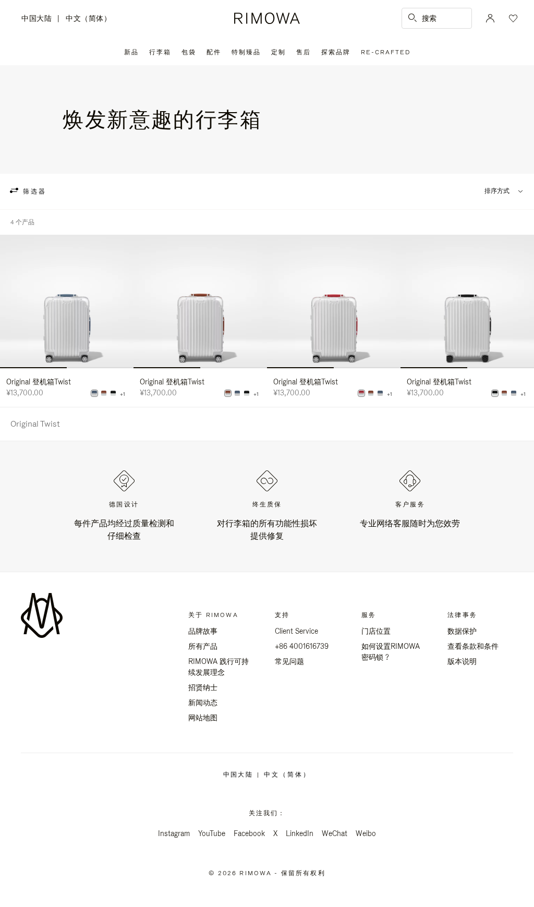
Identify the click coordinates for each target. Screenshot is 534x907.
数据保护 (462, 631)
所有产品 (202, 646)
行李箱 (160, 52)
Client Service (296, 631)
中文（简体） (88, 18)
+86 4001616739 (302, 646)
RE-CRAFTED (385, 52)
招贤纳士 (202, 687)
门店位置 (376, 631)
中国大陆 (39, 19)
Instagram (174, 833)
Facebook (249, 833)
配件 (214, 52)
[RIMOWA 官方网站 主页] (267, 18)
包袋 (188, 52)
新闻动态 (202, 702)
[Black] (113, 393)
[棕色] (103, 393)
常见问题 (289, 661)
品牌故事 (202, 631)
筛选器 (33, 191)
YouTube (211, 833)
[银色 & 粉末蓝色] (94, 393)
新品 (131, 52)
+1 (122, 394)
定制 (278, 52)
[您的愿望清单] (512, 18)
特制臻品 (246, 52)
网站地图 (202, 717)
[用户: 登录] (490, 18)
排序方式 (496, 191)
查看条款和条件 (473, 646)
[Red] (361, 393)
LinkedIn (299, 833)
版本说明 (462, 661)
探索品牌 (335, 52)
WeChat (334, 833)
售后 (303, 52)
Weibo (366, 833)
